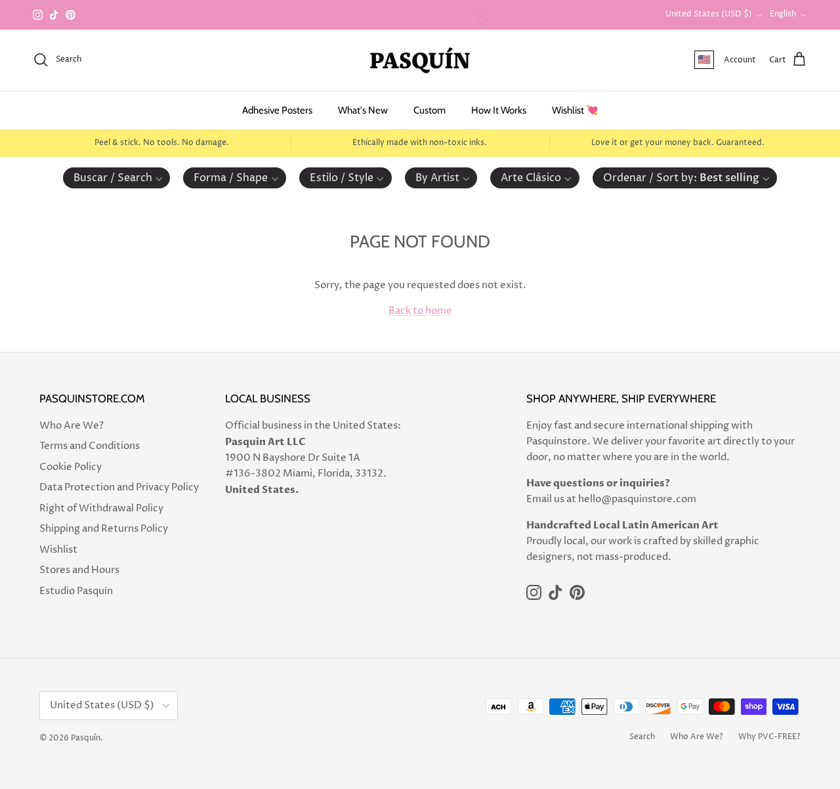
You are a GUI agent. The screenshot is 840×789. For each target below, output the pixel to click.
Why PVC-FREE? (769, 736)
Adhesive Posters (277, 110)
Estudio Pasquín (76, 591)
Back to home (420, 311)
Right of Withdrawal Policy (101, 508)
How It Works (498, 110)
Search (642, 736)
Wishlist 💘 (575, 110)
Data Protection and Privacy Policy (119, 487)
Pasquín (85, 738)
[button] (116, 178)
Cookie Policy (70, 467)
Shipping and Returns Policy (103, 529)
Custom (429, 110)
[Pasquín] (420, 60)
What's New (363, 110)
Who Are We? (71, 426)
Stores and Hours (79, 570)
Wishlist (58, 550)
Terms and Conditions (89, 446)
